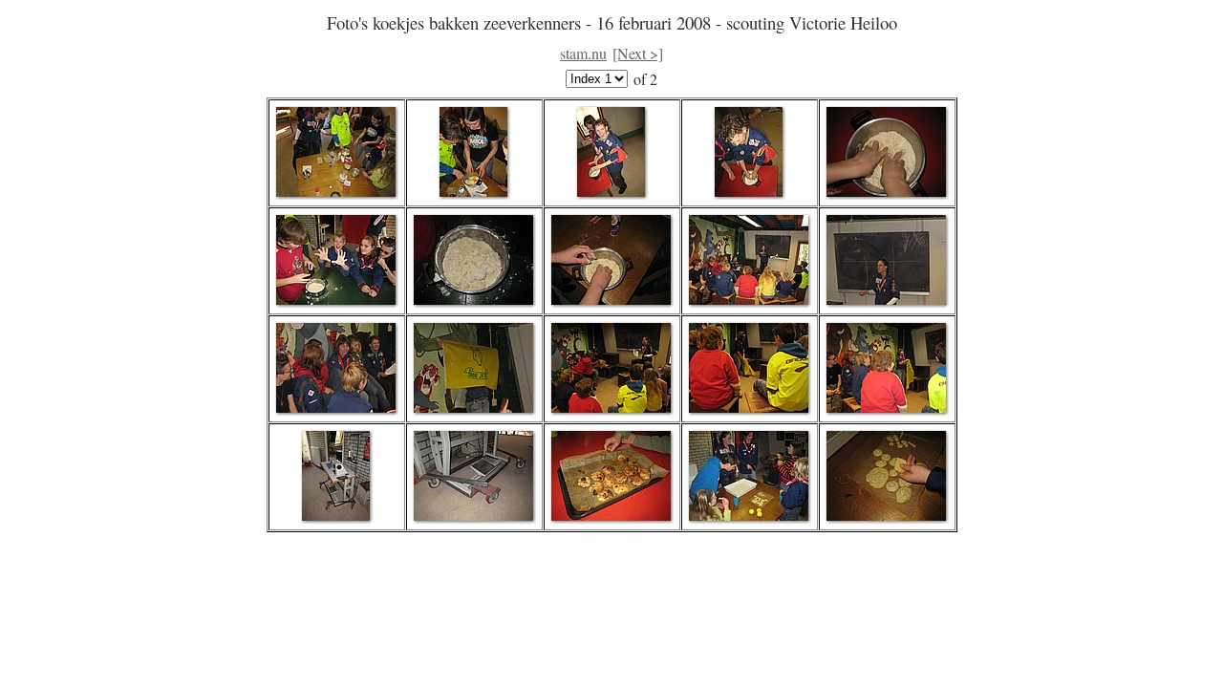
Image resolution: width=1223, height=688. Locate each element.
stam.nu (583, 53)
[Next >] (637, 53)
